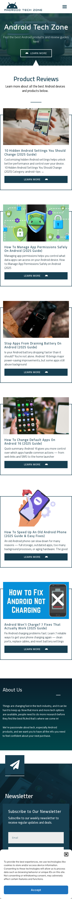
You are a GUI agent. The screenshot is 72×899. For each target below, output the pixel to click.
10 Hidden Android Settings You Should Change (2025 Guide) (35, 152)
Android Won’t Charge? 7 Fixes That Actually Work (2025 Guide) (32, 626)
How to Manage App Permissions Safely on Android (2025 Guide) (35, 249)
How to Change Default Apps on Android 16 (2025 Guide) (29, 442)
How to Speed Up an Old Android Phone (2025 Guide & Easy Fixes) (35, 534)
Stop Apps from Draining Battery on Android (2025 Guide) (32, 345)
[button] (66, 854)
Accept (36, 890)
